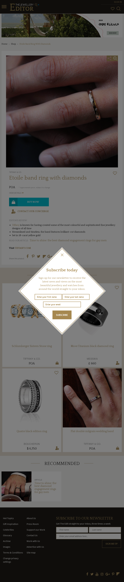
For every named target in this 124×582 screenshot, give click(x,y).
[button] (62, 254)
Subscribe (62, 315)
